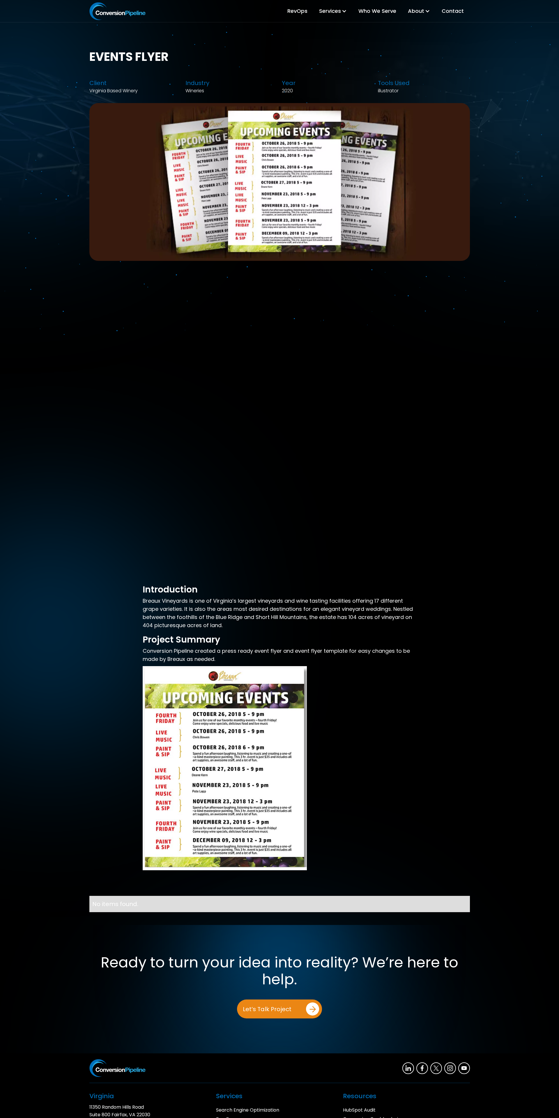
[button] (333, 11)
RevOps (297, 11)
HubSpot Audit (359, 1110)
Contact (453, 11)
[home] (117, 11)
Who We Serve (377, 11)
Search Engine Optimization (247, 1110)
